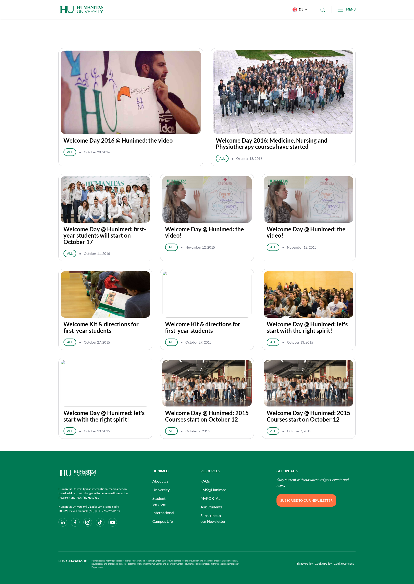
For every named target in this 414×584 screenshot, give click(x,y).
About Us (160, 481)
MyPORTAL (210, 498)
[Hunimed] (93, 473)
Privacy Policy (304, 563)
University (161, 489)
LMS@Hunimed (213, 489)
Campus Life (162, 521)
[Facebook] (75, 522)
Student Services (159, 501)
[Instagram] (87, 522)
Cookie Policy (323, 563)
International (163, 512)
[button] (298, 9)
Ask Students (211, 507)
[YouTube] (112, 522)
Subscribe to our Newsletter (213, 518)
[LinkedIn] (62, 522)
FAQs (205, 481)
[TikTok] (100, 522)
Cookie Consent (344, 563)
